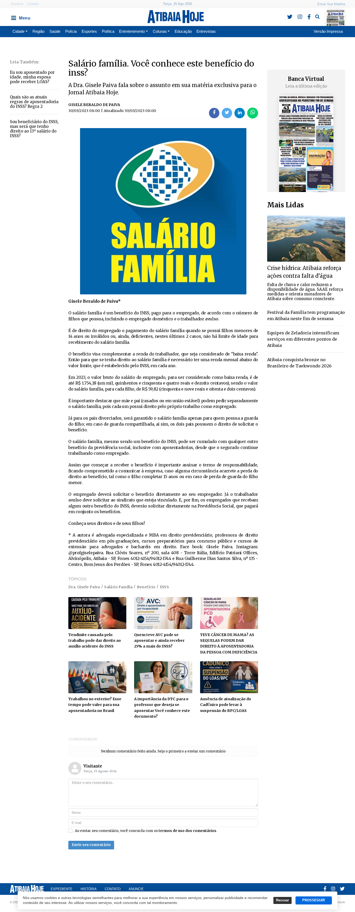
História (89, 889)
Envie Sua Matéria (331, 4)
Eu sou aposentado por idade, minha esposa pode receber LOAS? (32, 77)
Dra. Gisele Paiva (84, 587)
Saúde (54, 31)
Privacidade (337, 902)
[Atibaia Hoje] (175, 16)
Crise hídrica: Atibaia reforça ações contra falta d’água (304, 272)
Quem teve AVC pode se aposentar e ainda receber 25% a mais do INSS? (159, 640)
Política (108, 31)
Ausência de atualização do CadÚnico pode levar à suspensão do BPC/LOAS (225, 705)
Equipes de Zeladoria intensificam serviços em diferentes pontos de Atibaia (303, 339)
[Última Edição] (335, 13)
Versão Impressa (328, 31)
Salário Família (118, 587)
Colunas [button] (160, 31)
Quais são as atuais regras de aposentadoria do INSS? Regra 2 (34, 102)
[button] (13, 16)
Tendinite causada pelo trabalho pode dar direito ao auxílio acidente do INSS (94, 640)
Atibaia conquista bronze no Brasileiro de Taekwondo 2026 (299, 362)
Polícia (71, 31)
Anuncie (17, 4)
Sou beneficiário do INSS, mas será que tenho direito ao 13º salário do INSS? (34, 128)
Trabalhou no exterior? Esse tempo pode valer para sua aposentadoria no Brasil (94, 705)
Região (38, 31)
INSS (164, 587)
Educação (183, 31)
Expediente (62, 889)
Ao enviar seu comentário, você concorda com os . (146, 831)
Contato (33, 4)
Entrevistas (206, 31)
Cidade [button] (18, 31)
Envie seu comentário (91, 845)
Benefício (146, 587)
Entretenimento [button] (132, 31)
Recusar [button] (282, 900)
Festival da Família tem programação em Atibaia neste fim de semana (306, 315)
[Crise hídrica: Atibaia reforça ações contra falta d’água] (306, 238)
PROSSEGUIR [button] (313, 900)
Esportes (89, 31)
